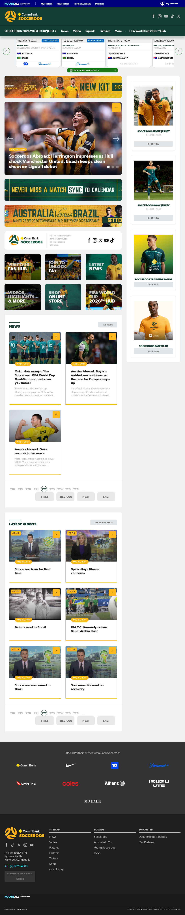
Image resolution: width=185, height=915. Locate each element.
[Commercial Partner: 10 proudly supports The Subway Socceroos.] (115, 765)
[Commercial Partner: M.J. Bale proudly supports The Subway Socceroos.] (92, 801)
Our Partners (146, 842)
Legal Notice (22, 909)
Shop (52, 863)
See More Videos (104, 522)
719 (20, 489)
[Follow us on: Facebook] (153, 16)
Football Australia (82, 4)
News (64, 31)
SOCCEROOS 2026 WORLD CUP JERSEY (31, 31)
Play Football (63, 4)
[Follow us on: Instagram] (160, 16)
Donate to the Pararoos (153, 836)
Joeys (97, 853)
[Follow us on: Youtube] (166, 16)
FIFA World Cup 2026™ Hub (147, 31)
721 (36, 489)
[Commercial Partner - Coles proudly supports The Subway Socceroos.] (70, 783)
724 (60, 489)
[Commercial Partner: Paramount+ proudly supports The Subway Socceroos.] (159, 765)
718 (12, 489)
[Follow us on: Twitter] (178, 16)
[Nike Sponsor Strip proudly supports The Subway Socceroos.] (70, 765)
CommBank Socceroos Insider (20, 876)
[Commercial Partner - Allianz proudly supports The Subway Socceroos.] (115, 783)
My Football (46, 4)
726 (76, 489)
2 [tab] (113, 167)
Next (116, 138)
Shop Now (153, 144)
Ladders (54, 853)
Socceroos (100, 836)
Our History (56, 869)
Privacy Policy (10, 909)
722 (44, 489)
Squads (90, 31)
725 (68, 489)
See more (108, 324)
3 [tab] (117, 167)
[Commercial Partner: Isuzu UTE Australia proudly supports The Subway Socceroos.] (159, 783)
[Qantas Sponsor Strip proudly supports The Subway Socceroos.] (26, 783)
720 (28, 489)
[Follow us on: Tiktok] (172, 16)
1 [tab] (108, 167)
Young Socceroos (104, 847)
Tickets (53, 858)
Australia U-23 (102, 842)
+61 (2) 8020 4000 (16, 866)
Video (77, 31)
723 (52, 489)
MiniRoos (99, 4)
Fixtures (105, 31)
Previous (10, 138)
